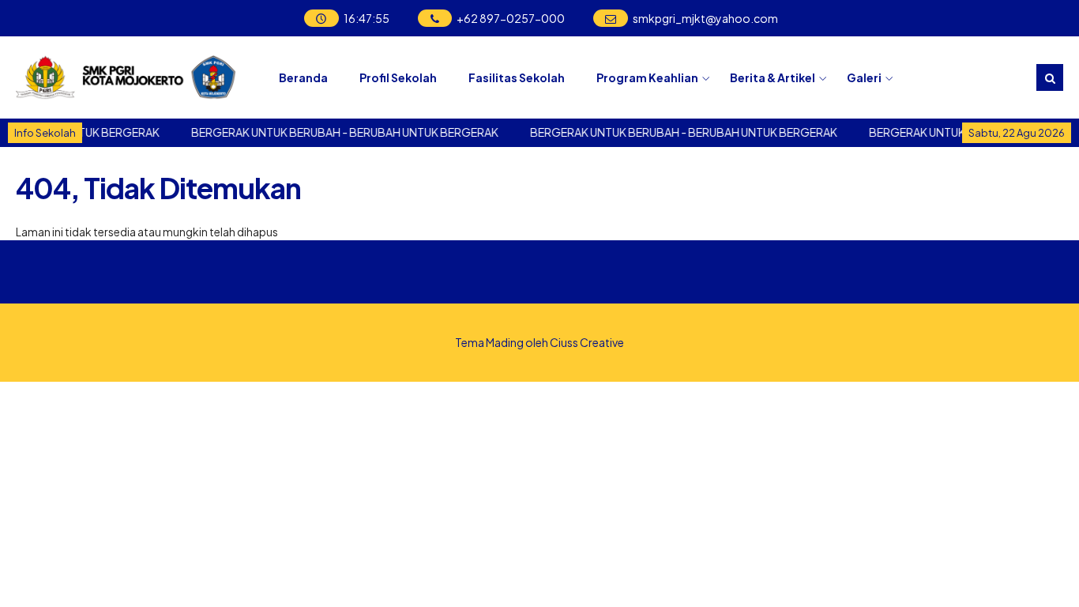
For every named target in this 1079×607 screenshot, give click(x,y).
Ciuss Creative (587, 342)
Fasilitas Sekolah (516, 77)
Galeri (864, 77)
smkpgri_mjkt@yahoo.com (705, 18)
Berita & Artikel (772, 77)
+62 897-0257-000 (511, 18)
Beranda (303, 77)
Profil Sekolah (398, 77)
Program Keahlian (647, 77)
